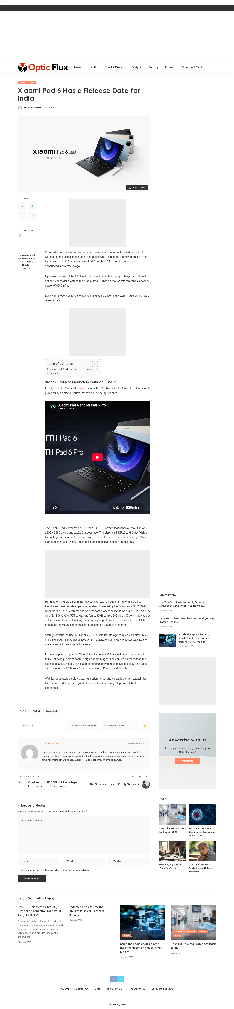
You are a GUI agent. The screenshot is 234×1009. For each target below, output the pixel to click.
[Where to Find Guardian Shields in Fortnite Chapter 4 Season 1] (27, 243)
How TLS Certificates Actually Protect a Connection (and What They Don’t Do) (39, 911)
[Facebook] (22, 206)
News (22, 82)
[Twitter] (32, 206)
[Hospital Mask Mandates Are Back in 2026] (172, 814)
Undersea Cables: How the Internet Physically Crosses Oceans (86, 911)
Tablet (37, 711)
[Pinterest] (22, 216)
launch (82, 388)
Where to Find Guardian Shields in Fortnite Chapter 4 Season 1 (27, 262)
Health (203, 931)
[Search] (214, 67)
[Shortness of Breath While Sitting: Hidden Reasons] (202, 851)
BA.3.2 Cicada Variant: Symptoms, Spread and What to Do (202, 832)
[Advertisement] (117, 36)
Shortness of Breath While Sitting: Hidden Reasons (200, 868)
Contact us (187, 761)
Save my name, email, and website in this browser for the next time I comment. (57, 870)
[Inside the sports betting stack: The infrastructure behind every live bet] (167, 640)
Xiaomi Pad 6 (52, 711)
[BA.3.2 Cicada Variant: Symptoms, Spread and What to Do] (202, 814)
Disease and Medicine (185, 931)
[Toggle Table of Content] (93, 364)
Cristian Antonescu (32, 108)
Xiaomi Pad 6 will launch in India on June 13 (73, 369)
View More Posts (136, 743)
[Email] (32, 216)
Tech (31, 82)
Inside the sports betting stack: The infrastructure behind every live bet (194, 638)
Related (54, 373)
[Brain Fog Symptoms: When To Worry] (172, 851)
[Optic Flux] (43, 67)
